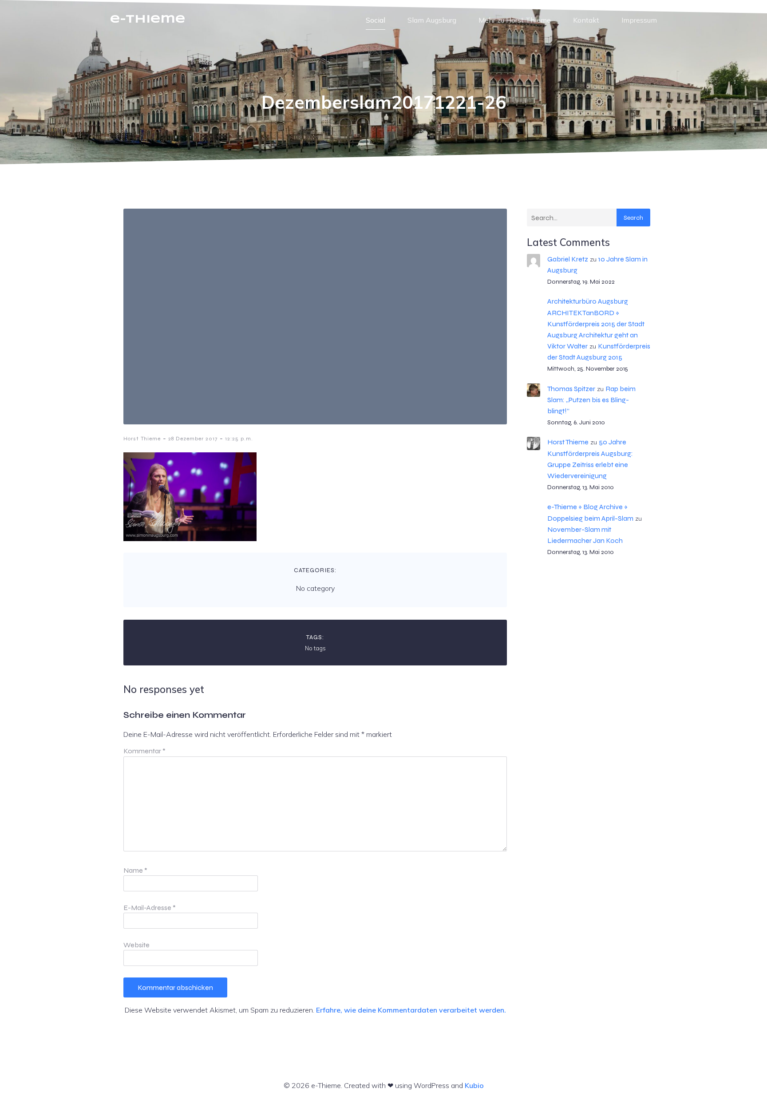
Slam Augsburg (431, 20)
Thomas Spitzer (571, 388)
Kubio (474, 1085)
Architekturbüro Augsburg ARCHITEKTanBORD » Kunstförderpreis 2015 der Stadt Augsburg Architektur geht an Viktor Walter (595, 323)
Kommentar (144, 751)
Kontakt (586, 20)
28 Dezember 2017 (192, 438)
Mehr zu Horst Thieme (514, 20)
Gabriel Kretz (567, 259)
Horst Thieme (142, 438)
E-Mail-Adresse (149, 907)
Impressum (639, 20)
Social (375, 20)
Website (136, 945)
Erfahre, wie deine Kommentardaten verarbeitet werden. (411, 1009)
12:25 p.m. (239, 438)
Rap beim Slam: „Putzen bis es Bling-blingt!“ (591, 399)
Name (135, 870)
